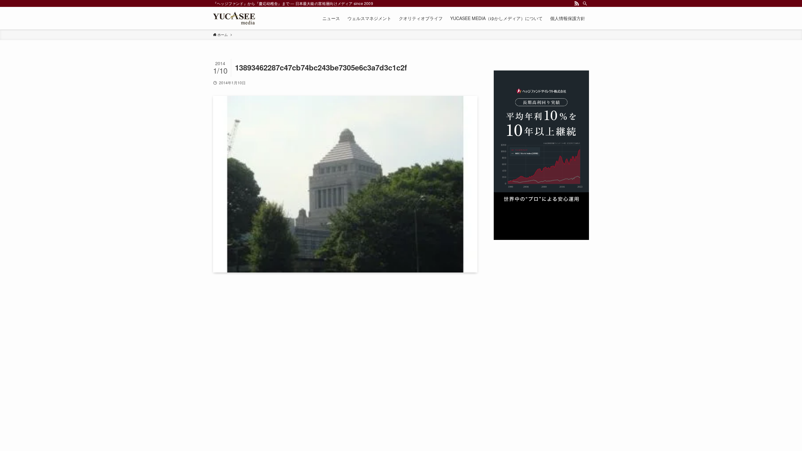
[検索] (585, 3)
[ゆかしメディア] (234, 18)
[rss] (577, 3)
